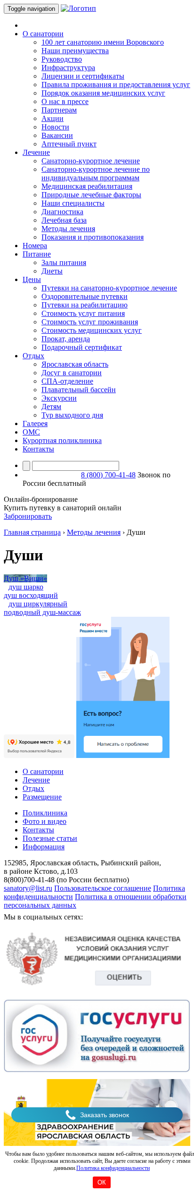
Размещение (42, 797)
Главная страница (32, 532)
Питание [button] (37, 254)
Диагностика (62, 212)
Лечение (36, 780)
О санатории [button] (43, 34)
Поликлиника (45, 813)
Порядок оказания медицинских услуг (103, 93)
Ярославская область (74, 364)
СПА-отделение (67, 381)
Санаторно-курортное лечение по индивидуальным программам (95, 173)
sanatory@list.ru (28, 888)
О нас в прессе (65, 101)
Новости (55, 127)
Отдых (33, 788)
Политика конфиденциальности (113, 1168)
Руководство (61, 59)
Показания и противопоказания (92, 237)
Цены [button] (32, 279)
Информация (44, 847)
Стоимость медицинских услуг (91, 330)
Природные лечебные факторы (91, 195)
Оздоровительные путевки (84, 296)
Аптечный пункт (69, 144)
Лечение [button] (36, 152)
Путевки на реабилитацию (84, 305)
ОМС (31, 432)
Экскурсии (59, 398)
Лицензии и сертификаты (82, 76)
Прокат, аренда (65, 339)
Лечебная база (64, 220)
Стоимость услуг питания (83, 313)
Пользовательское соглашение (102, 888)
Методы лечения (68, 229)
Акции (52, 118)
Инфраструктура (68, 68)
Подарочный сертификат (81, 347)
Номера (35, 246)
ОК (101, 1182)
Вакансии (57, 135)
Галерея (35, 423)
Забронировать (28, 516)
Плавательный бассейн (78, 390)
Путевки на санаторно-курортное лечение (109, 288)
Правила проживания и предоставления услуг (115, 85)
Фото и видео (44, 821)
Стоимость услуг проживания (89, 322)
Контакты (38, 449)
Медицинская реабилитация (86, 186)
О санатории (43, 771)
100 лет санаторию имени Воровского (102, 42)
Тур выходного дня (72, 415)
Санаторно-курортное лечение (90, 161)
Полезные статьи (50, 838)
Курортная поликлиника (62, 440)
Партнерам (59, 110)
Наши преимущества (75, 51)
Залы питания (63, 262)
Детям (51, 407)
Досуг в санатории (71, 373)
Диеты (52, 271)
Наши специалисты (73, 203)
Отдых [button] (33, 356)
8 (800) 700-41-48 (108, 475)
